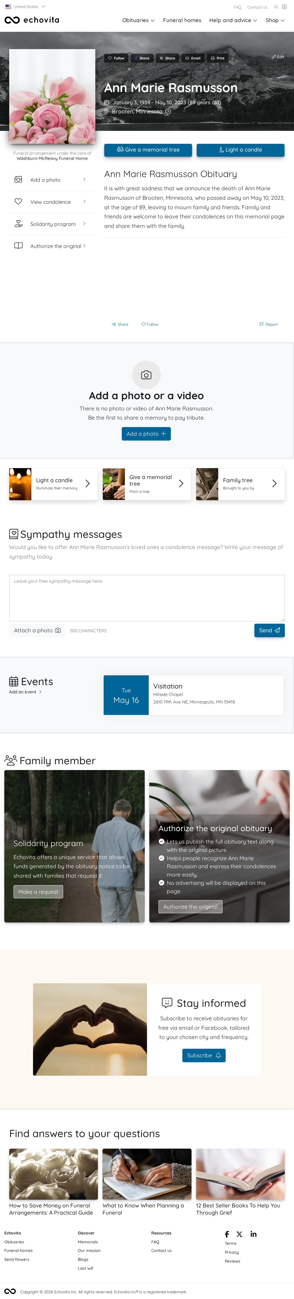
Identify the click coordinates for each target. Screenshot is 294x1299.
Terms (231, 1243)
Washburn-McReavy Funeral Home (52, 158)
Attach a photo (33, 630)
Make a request (38, 891)
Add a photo (143, 433)
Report (272, 324)
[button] (25, 6)
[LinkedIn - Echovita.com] (254, 1235)
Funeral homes (182, 20)
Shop (272, 20)
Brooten (122, 111)
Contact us (257, 7)
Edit (280, 56)
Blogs (83, 1259)
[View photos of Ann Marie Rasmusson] (52, 96)
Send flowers (16, 1259)
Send (265, 630)
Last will (85, 1268)
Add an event (22, 692)
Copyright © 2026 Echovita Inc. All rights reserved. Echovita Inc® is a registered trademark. (103, 1291)
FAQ (237, 7)
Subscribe (200, 1055)
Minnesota (149, 111)
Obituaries (135, 20)
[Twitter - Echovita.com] (239, 1235)
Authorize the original (190, 906)
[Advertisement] (194, 278)
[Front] (32, 20)
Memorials (88, 1241)
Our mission (89, 1250)
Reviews (232, 1261)
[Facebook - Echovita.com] (227, 1235)
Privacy (232, 1252)
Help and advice (230, 20)
